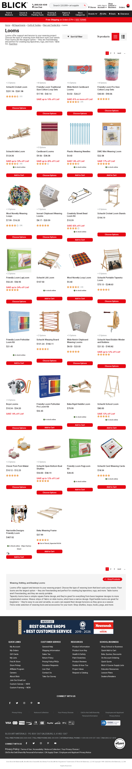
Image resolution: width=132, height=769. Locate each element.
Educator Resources (110, 669)
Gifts (104, 14)
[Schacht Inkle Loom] (19, 134)
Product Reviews (79, 661)
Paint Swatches (79, 658)
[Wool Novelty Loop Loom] (80, 260)
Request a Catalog (80, 673)
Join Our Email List (18, 680)
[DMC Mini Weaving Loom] (111, 134)
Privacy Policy (17, 712)
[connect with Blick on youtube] (38, 704)
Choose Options (19, 108)
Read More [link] (13, 44)
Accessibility (38, 749)
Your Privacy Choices (65, 712)
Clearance (124, 14)
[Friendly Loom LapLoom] (19, 260)
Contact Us (47, 673)
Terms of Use (26, 749)
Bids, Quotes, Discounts (111, 654)
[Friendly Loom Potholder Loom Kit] (19, 322)
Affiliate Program (17, 669)
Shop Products (113, 579)
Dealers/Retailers (108, 676)
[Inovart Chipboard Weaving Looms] (49, 196)
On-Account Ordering (110, 658)
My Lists (13, 658)
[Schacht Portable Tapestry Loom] (111, 260)
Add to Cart (19, 175)
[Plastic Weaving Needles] (80, 134)
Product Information (81, 647)
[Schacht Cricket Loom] (19, 69)
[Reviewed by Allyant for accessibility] (120, 744)
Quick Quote (106, 661)
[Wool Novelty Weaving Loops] (19, 196)
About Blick (14, 676)
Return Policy (47, 658)
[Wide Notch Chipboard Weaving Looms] (80, 322)
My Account (15, 647)
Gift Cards (14, 654)
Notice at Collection (41, 712)
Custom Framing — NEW (20, 687)
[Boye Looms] (19, 386)
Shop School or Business (112, 647)
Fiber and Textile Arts (51, 25)
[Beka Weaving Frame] (49, 513)
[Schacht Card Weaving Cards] (111, 448)
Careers (13, 673)
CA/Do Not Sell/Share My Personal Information (90, 714)
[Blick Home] (15, 5)
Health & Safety (79, 654)
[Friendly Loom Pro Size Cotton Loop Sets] (111, 69)
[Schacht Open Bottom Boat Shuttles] (49, 448)
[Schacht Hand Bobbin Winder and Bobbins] (111, 322)
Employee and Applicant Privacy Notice (115, 714)
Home (7, 25)
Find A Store (15, 661)
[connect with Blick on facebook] (9, 704)
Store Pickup (15, 665)
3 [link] (114, 53)
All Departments (18, 25)
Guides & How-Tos (80, 665)
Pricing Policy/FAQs (50, 661)
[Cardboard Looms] (49, 134)
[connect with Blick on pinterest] (31, 704)
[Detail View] (123, 37)
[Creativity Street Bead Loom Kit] (80, 196)
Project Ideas (78, 669)
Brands (91, 14)
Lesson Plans (107, 673)
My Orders (14, 650)
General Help (47, 647)
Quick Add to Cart (108, 650)
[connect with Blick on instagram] (24, 704)
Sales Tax (46, 654)
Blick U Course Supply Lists (112, 665)
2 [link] (110, 53)
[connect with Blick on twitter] (17, 704)
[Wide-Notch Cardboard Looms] (80, 69)
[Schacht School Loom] (111, 386)
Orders (122, 7)
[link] (37, 7)
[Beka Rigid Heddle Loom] (80, 386)
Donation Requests (50, 665)
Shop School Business (112, 5)
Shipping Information (51, 650)
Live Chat (46, 669)
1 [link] (107, 53)
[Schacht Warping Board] (49, 322)
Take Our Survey (49, 676)
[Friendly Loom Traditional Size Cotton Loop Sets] (49, 69)
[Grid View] (115, 37)
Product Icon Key (79, 650)
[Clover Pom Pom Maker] (19, 448)
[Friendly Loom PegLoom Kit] (80, 448)
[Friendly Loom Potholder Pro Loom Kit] (49, 386)
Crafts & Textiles (34, 25)
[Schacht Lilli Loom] (49, 260)
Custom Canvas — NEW (20, 684)
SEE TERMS (80, 20)
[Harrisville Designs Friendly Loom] (19, 513)
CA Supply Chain (51, 752)
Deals (113, 14)
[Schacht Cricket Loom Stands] (111, 196)
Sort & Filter (76, 36)
